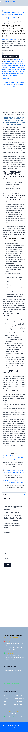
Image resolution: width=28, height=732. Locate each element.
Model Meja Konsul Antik (11, 75)
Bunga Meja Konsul (18, 61)
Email (6, 558)
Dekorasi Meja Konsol (7, 63)
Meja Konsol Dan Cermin (11, 67)
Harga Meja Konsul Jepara (8, 65)
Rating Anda (7, 530)
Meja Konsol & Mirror (12, 18)
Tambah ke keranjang (10, 56)
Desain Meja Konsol (18, 63)
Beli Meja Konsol (8, 61)
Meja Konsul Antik (8, 69)
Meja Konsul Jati (17, 69)
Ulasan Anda (7, 532)
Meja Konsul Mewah (17, 71)
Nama (6, 553)
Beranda (4, 18)
